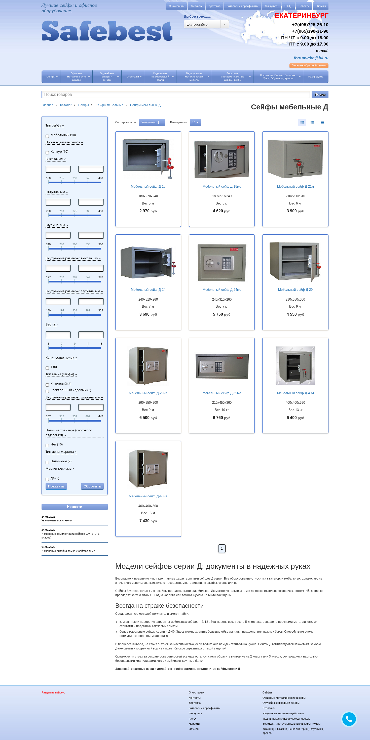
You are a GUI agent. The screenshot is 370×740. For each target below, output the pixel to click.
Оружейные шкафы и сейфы (107, 76)
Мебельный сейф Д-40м (295, 393)
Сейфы (51, 76)
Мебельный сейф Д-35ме (222, 393)
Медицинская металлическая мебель (194, 76)
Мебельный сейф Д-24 (148, 290)
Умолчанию (149, 122)
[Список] (322, 122)
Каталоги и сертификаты (242, 6)
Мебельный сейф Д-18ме (222, 186)
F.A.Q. (288, 6)
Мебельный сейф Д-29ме (148, 393)
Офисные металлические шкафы (76, 76)
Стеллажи (133, 76)
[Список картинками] (312, 122)
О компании (176, 6)
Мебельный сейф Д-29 (295, 290)
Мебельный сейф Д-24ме (222, 290)
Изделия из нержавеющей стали (160, 76)
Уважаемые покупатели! (57, 520)
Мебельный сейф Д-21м (295, 186)
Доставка (214, 6)
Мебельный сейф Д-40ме (148, 496)
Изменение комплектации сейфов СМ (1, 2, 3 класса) (70, 535)
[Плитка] (302, 122)
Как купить (271, 6)
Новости (304, 6)
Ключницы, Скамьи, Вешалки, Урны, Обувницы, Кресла (278, 77)
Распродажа (315, 76)
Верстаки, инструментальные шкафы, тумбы (232, 76)
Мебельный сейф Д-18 (148, 186)
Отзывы (321, 6)
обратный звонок (309, 65)
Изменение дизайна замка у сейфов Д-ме (68, 550)
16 (194, 122)
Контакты (196, 6)
